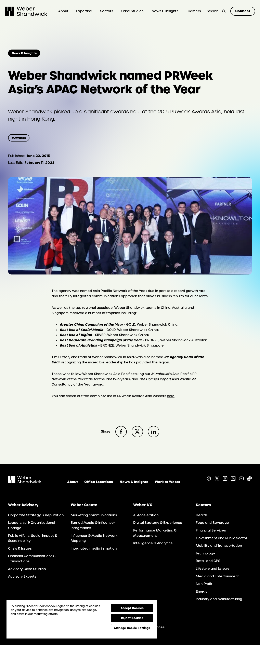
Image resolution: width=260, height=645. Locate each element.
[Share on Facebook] (121, 431)
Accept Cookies (132, 608)
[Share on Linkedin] (153, 431)
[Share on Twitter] (137, 431)
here (170, 396)
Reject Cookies (132, 618)
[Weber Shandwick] (24, 482)
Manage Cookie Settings (132, 628)
